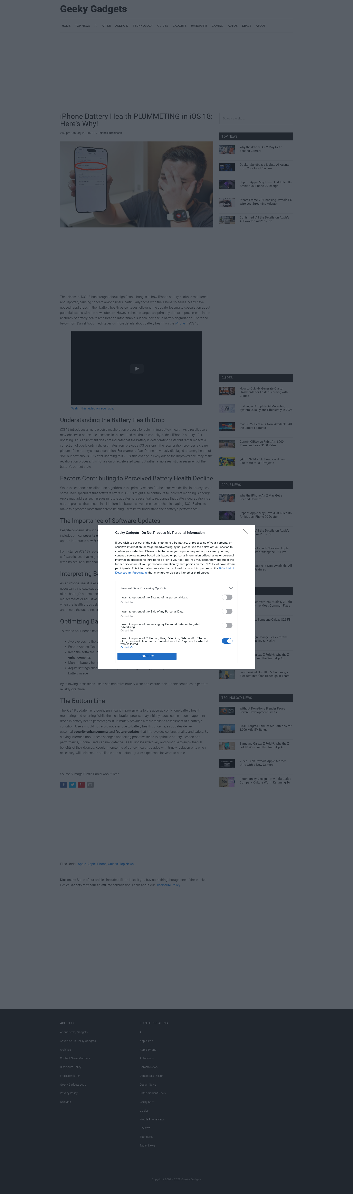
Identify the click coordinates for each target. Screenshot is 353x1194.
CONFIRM (147, 656)
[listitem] (176, 588)
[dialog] (176, 597)
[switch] (227, 597)
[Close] (247, 533)
